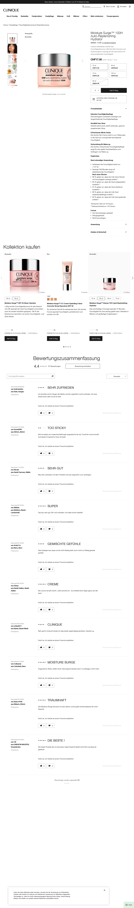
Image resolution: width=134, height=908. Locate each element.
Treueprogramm (113, 16)
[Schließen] (104, 890)
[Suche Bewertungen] (52, 376)
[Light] (52, 299)
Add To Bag (114, 90)
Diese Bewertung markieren (112, 413)
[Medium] (48, 299)
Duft (68, 16)
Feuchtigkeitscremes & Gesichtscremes (34, 25)
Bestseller (24, 16)
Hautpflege (49, 16)
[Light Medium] (55, 299)
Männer (76, 16)
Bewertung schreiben (83, 366)
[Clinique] (11, 10)
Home (5, 25)
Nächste (67, 783)
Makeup (60, 16)
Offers (85, 16)
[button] (129, 905)
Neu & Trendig (12, 16)
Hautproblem (37, 16)
